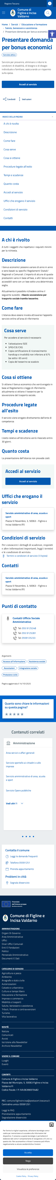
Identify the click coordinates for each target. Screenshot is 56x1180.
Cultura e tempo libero (13, 991)
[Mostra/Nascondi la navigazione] (3, 12)
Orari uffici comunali (12, 944)
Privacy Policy (33, 1176)
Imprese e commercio (12, 998)
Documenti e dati (11, 958)
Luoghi (5, 1060)
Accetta (28, 1152)
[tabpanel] (28, 786)
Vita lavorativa (9, 1016)
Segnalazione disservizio (14, 1117)
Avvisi (5, 1038)
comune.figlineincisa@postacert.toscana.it (28, 1100)
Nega (28, 1161)
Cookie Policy (21, 1176)
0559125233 (28, 638)
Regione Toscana (11, 3)
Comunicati (7, 1035)
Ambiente (7, 977)
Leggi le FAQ (8, 1110)
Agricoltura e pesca (11, 973)
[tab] (22, 836)
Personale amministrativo (15, 955)
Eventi (5, 1064)
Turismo (6, 1013)
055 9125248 (29, 628)
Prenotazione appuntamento (16, 1114)
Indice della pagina (12, 116)
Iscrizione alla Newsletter (14, 1042)
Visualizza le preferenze (28, 1169)
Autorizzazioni (9, 984)
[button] (52, 34)
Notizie (5, 1031)
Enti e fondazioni (10, 947)
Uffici (4, 940)
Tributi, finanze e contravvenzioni (19, 1009)
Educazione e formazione (14, 995)
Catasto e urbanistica (12, 987)
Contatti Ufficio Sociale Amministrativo (26, 620)
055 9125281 (29, 633)
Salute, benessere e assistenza (17, 1006)
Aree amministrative (12, 937)
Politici (5, 951)
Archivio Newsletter (12, 1046)
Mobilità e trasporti (11, 1002)
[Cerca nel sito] (48, 13)
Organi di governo (11, 933)
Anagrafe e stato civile (13, 980)
